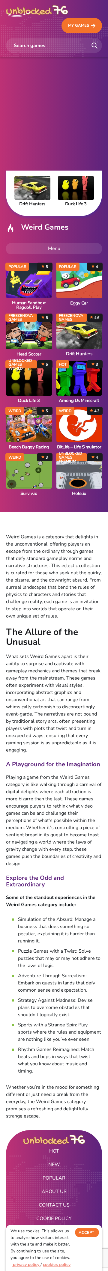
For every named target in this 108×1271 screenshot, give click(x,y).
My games (78, 25)
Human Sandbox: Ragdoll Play (29, 305)
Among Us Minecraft (79, 400)
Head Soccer (28, 354)
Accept (86, 1232)
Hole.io (79, 493)
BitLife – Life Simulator (79, 447)
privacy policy (26, 1264)
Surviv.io (28, 493)
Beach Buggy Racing (29, 447)
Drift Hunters (79, 354)
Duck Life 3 (29, 400)
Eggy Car (79, 303)
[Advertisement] (54, 114)
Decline (87, 1245)
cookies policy (56, 1264)
